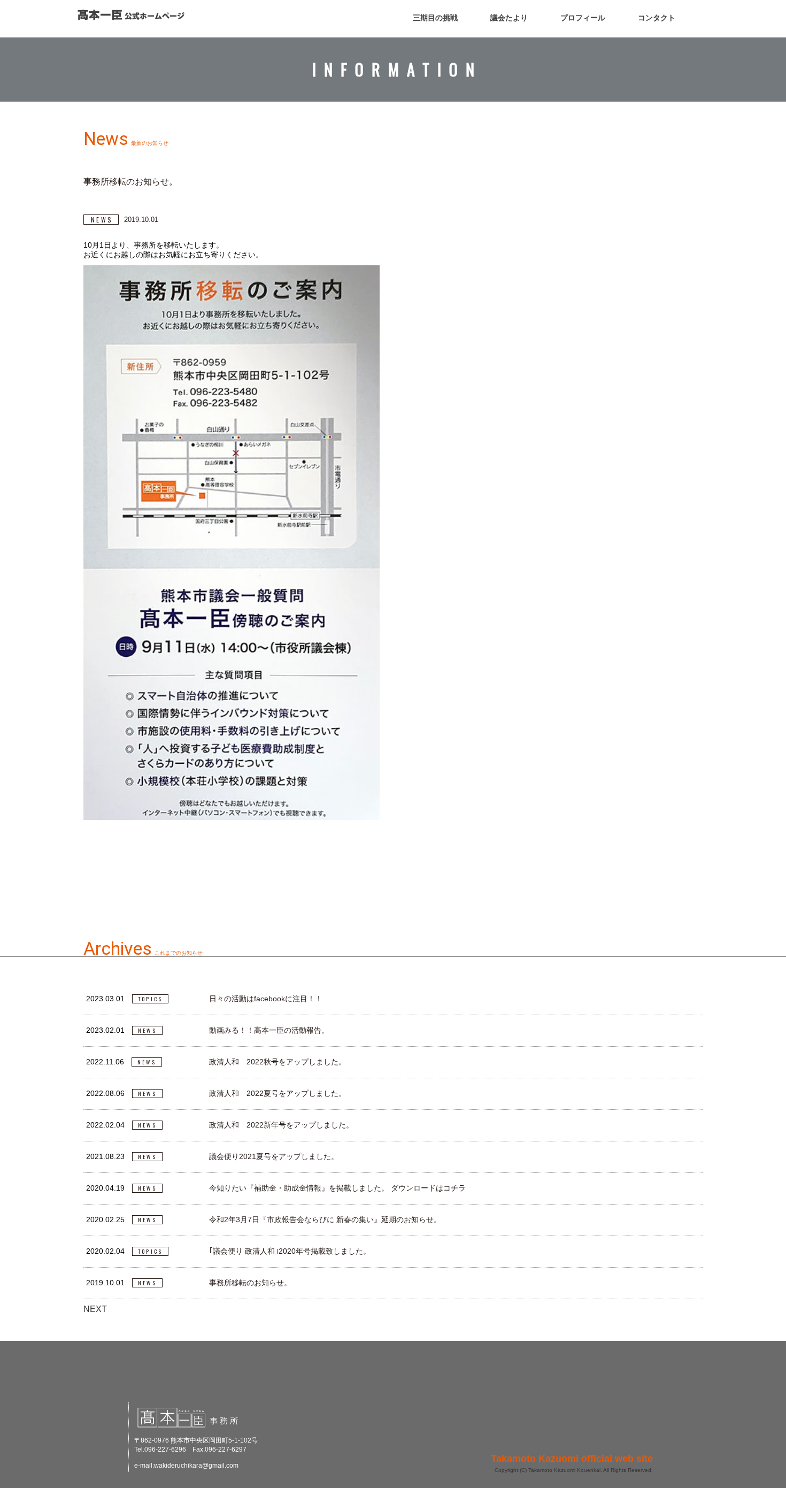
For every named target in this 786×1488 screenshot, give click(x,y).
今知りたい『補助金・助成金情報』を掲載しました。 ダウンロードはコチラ (337, 1188)
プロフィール (582, 17)
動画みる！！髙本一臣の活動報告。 (269, 1030)
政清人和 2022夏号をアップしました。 (277, 1093)
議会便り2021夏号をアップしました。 (273, 1156)
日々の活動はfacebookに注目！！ (265, 998)
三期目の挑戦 (435, 17)
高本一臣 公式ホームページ (131, 14)
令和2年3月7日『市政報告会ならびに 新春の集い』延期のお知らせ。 (325, 1219)
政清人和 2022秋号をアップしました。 (277, 1061)
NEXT (95, 1309)
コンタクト (656, 17)
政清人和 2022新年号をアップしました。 (281, 1125)
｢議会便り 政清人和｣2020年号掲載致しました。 (290, 1251)
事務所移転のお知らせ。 (250, 1282)
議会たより (509, 17)
